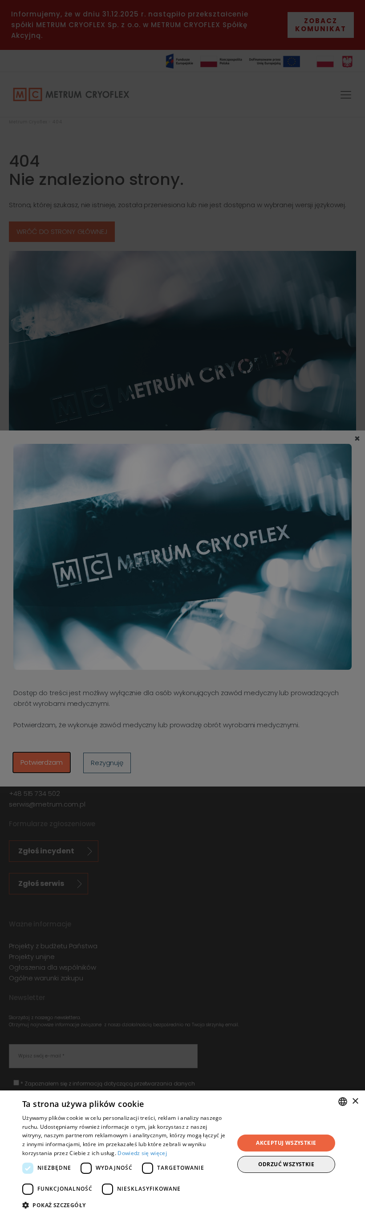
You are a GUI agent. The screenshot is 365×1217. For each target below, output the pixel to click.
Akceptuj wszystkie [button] (286, 1143)
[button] (125, 1205)
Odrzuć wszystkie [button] (286, 1164)
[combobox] (342, 1101)
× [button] (355, 1101)
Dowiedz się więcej (142, 1153)
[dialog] (182, 1153)
